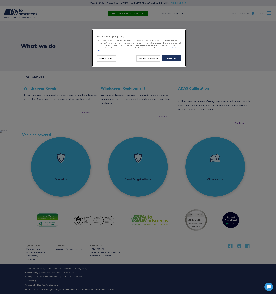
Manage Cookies (106, 58)
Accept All (171, 58)
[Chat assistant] (268, 287)
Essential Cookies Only (148, 58)
